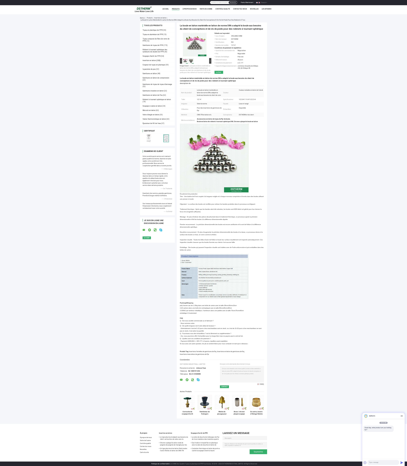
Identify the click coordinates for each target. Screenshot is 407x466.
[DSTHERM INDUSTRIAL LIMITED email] (145, 230)
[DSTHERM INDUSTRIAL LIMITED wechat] (156, 230)
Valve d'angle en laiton (151, 115)
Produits (175, 9)
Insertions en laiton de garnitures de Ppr (230, 351)
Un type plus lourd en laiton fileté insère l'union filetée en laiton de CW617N (173, 449)
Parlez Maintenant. (247, 2)
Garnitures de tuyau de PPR (153, 45)
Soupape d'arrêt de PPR (152, 56)
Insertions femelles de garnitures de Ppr (202, 351)
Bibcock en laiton (149, 110)
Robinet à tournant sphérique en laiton (157, 99)
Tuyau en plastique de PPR (153, 30)
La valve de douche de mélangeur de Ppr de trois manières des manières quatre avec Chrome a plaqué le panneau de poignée (205, 438)
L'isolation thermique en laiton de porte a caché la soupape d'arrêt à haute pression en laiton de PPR (206, 450)
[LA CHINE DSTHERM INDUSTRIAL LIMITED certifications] (148, 138)
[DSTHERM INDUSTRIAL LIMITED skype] (162, 230)
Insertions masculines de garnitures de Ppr (194, 354)
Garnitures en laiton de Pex (153, 95)
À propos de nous (190, 9)
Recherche (233, 2)
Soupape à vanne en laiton (152, 106)
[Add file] (365, 462)
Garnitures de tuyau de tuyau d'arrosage (157, 84)
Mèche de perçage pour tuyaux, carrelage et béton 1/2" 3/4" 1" (222, 413)
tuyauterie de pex (149, 69)
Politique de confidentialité (160, 464)
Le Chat (218, 72)
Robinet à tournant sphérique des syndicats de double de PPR (155, 51)
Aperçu (142, 18)
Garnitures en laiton (150, 73)
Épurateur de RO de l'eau (152, 123)
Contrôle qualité (222, 9)
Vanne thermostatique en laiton (154, 119)
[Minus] (401, 416)
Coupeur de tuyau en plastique (154, 65)
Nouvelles (254, 9)
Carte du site (144, 452)
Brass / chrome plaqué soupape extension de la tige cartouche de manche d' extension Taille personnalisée (239, 413)
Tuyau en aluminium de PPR (153, 34)
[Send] (401, 462)
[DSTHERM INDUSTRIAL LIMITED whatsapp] (150, 230)
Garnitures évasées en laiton (153, 91)
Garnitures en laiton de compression (156, 78)
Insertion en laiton (160, 18)
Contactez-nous (240, 9)
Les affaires (266, 9)
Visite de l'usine (206, 9)
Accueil (165, 9)
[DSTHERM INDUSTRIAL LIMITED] (144, 9)
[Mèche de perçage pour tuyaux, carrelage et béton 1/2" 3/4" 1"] (221, 402)
